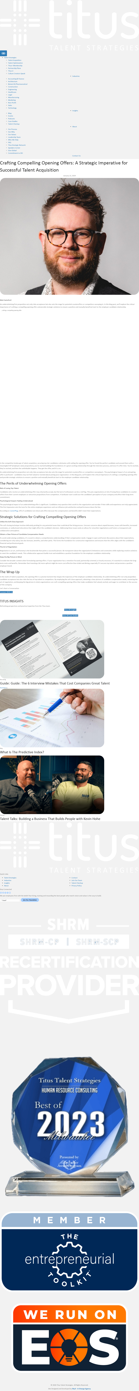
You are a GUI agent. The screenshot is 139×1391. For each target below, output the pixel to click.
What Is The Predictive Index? (22, 752)
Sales (10, 105)
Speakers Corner (14, 148)
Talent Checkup (13, 124)
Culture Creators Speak (16, 73)
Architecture (12, 81)
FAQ (9, 142)
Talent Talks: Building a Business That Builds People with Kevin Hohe (50, 818)
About (74, 126)
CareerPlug (14, 511)
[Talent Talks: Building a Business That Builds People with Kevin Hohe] (52, 785)
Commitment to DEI (15, 153)
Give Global (12, 150)
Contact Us (76, 155)
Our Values (12, 134)
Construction (13, 86)
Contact (74, 877)
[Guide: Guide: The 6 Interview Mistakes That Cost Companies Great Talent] (52, 649)
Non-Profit (12, 102)
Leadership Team (14, 137)
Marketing (12, 100)
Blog (9, 113)
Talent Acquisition (14, 60)
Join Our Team (77, 880)
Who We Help (13, 140)
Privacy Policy (77, 885)
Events (10, 116)
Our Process (12, 129)
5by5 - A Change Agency (81, 1388)
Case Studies (12, 121)
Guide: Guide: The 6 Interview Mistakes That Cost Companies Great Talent (55, 683)
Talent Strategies (10, 57)
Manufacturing (13, 97)
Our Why (11, 132)
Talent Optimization (15, 63)
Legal (10, 95)
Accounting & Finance (16, 79)
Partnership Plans (14, 68)
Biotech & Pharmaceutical (17, 84)
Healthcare (12, 92)
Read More (3, 688)
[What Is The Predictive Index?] (52, 718)
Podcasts (11, 118)
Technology (12, 108)
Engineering (12, 89)
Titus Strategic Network (17, 145)
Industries (76, 76)
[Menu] (3, 53)
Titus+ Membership (15, 65)
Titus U (10, 71)
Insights (75, 110)
